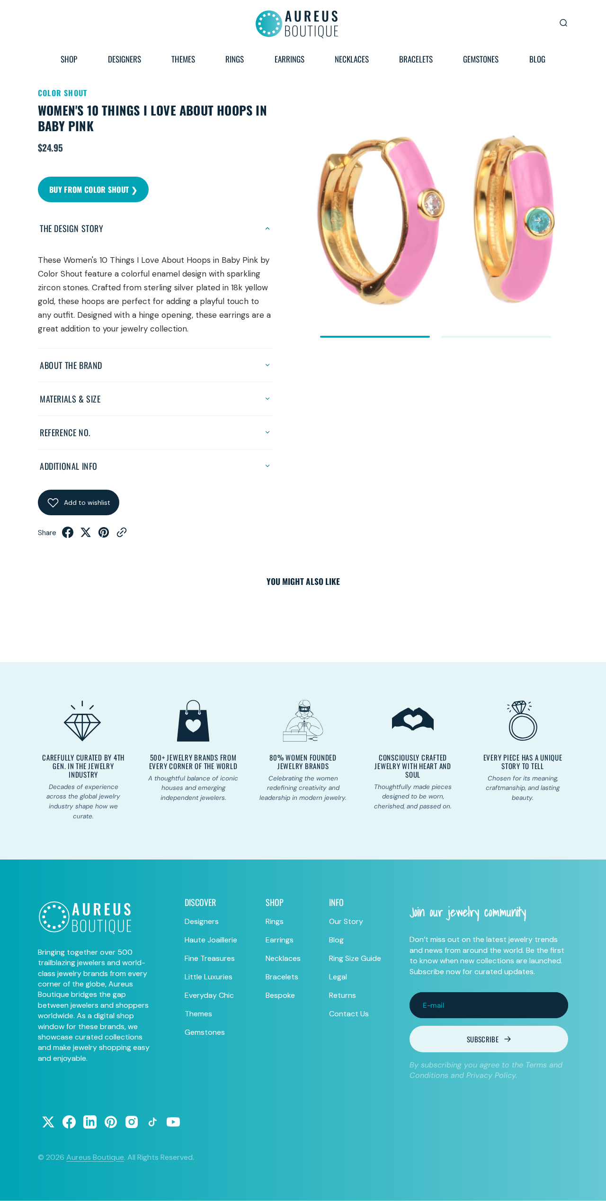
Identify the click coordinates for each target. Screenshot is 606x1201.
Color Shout (62, 93)
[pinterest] (103, 535)
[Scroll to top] (589, 1185)
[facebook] (67, 535)
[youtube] (173, 1121)
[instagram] (131, 1121)
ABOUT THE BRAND (71, 365)
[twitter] (85, 535)
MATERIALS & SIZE (70, 399)
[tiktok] (152, 1121)
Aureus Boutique (95, 1157)
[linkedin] (90, 1121)
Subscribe (483, 1039)
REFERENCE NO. (65, 432)
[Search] (563, 22)
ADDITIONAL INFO (69, 466)
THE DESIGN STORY (72, 228)
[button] (333, 220)
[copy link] (121, 535)
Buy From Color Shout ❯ (93, 189)
